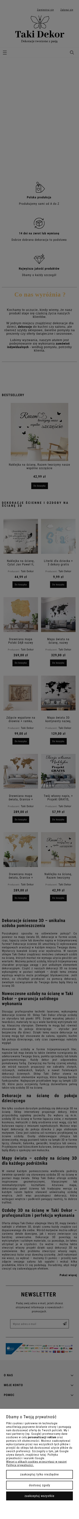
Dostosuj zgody (39, 1485)
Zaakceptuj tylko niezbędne (39, 1474)
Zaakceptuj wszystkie (39, 1496)
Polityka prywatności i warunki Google (32, 1456)
